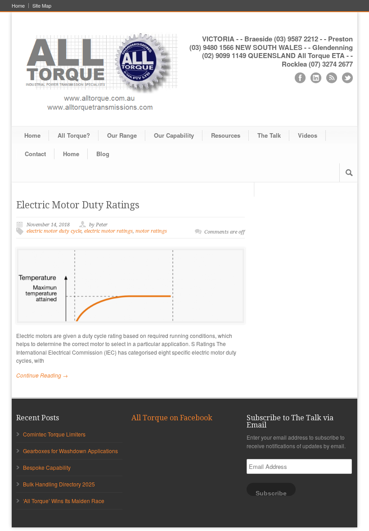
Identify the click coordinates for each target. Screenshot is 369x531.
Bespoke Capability (47, 467)
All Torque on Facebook (171, 418)
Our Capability (174, 135)
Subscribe (271, 493)
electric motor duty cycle (54, 231)
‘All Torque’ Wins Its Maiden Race (63, 500)
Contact (35, 153)
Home (18, 5)
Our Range (122, 135)
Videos (307, 135)
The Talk (269, 135)
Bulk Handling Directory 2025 (59, 484)
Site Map (41, 5)
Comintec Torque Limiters (54, 434)
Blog (102, 153)
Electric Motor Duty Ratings (78, 205)
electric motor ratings (108, 231)
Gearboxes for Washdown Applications (70, 450)
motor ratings (151, 231)
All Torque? (74, 135)
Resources (225, 135)
